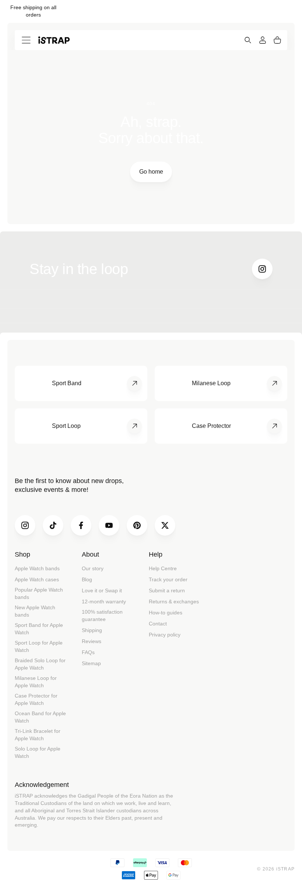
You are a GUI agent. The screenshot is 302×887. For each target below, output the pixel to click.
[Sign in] (262, 40)
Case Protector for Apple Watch (36, 699)
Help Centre (163, 568)
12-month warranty (104, 601)
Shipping (92, 630)
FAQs (88, 652)
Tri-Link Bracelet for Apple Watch (37, 734)
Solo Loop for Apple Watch (37, 752)
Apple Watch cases (37, 579)
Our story (92, 568)
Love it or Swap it (102, 590)
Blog (87, 579)
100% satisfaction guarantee (102, 615)
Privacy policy (164, 635)
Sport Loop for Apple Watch (39, 646)
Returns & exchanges (174, 601)
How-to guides (165, 612)
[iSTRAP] (54, 39)
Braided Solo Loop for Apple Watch (40, 664)
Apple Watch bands (37, 568)
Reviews (91, 641)
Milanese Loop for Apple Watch (36, 681)
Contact (158, 624)
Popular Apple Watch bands (39, 593)
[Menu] (26, 40)
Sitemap (91, 663)
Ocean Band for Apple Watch (40, 717)
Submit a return (167, 590)
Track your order (168, 579)
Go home (151, 171)
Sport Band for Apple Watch (39, 628)
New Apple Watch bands (35, 611)
